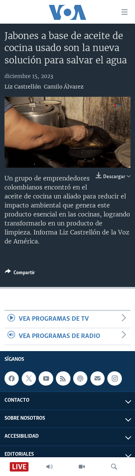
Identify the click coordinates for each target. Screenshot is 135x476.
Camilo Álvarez (64, 86)
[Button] (20, 274)
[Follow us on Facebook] (11, 378)
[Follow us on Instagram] (114, 378)
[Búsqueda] (114, 466)
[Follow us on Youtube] (46, 378)
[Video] (81, 466)
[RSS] (63, 378)
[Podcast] (80, 378)
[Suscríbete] (97, 378)
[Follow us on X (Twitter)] (29, 378)
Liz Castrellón (22, 86)
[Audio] (49, 466)
